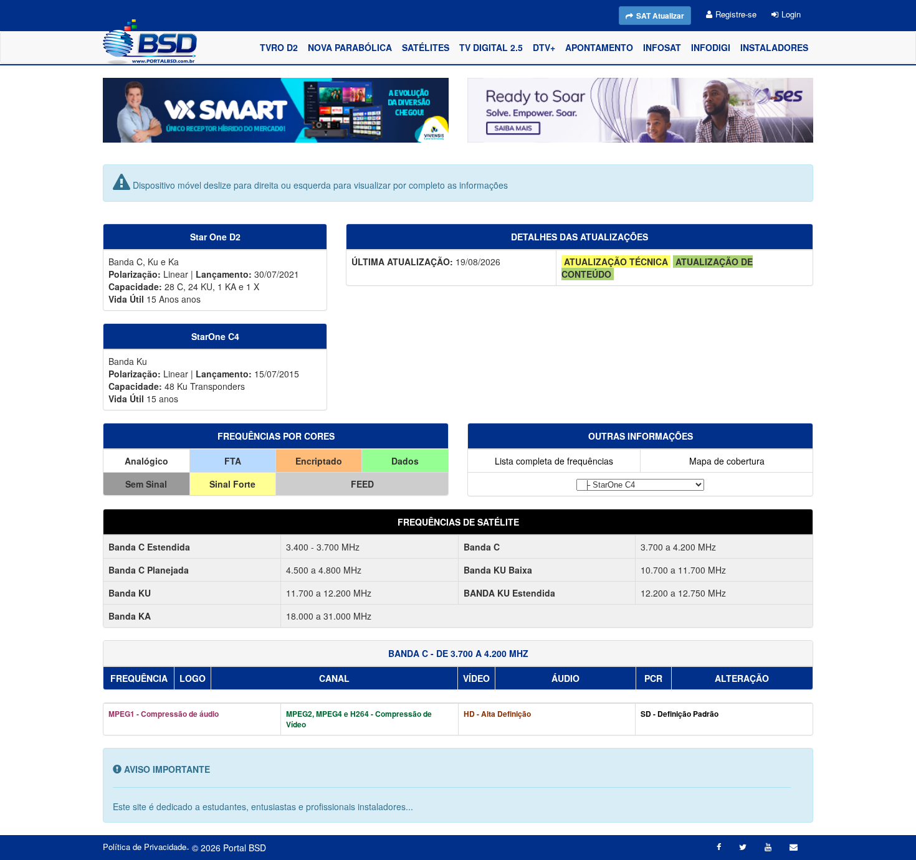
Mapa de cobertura (727, 461)
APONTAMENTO (599, 47)
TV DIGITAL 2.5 (491, 47)
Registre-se (735, 14)
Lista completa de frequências (554, 461)
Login (791, 14)
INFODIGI (710, 47)
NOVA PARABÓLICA (350, 47)
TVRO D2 (279, 47)
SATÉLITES (425, 47)
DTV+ (544, 47)
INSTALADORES (774, 47)
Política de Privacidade (144, 847)
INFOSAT (662, 47)
